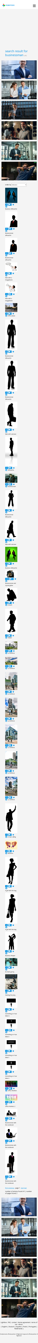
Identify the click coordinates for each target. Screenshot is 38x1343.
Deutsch (11, 1327)
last (25, 1188)
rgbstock (10, 5)
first (6, 1188)
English (4, 1327)
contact (14, 1322)
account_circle (6, 207)
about (20, 1324)
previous (11, 1188)
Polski (25, 1327)
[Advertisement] (19, 28)
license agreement (24, 1322)
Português (32, 1327)
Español (18, 1327)
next (22, 1188)
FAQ (9, 1322)
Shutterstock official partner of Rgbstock (11, 1334)
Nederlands (18, 1329)
